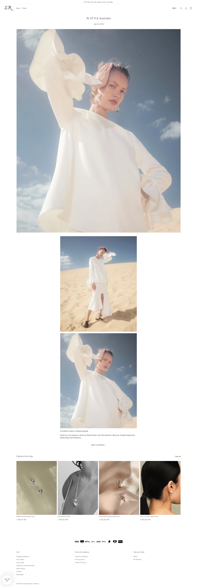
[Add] (53, 511)
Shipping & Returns (22, 556)
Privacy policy (80, 559)
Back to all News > (98, 445)
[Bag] (190, 8)
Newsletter (20, 574)
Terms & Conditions (81, 556)
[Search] (181, 8)
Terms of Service (80, 562)
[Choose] (94, 511)
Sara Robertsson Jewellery (30, 583)
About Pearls (20, 568)
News (135, 556)
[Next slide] (53, 487)
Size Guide (20, 559)
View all (178, 456)
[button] (7, 580)
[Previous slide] (19, 487)
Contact (19, 571)
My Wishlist (137, 559)
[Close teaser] (12, 574)
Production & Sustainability (25, 565)
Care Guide (20, 562)
